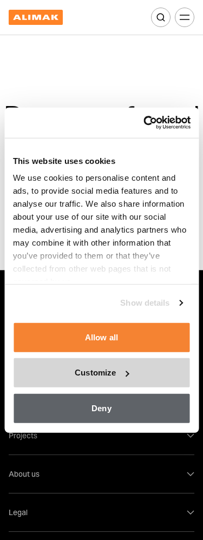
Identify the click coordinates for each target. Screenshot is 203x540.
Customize (95, 372)
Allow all (101, 336)
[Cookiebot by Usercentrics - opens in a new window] (145, 123)
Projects (23, 435)
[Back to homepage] (36, 17)
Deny (101, 407)
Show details (144, 302)
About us (24, 474)
